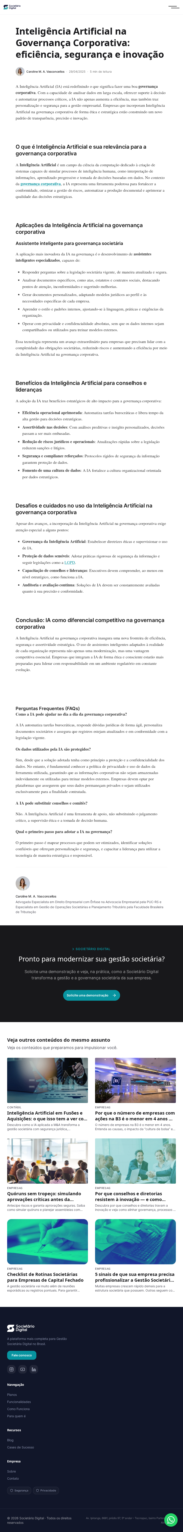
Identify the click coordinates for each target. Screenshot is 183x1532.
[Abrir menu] (173, 7)
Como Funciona (18, 1409)
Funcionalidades (19, 1402)
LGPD (69, 562)
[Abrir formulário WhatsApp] (171, 1520)
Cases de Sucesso (20, 1447)
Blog (10, 1440)
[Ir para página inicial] (20, 1328)
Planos (12, 1394)
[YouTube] (22, 1369)
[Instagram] (11, 1369)
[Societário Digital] (12, 7)
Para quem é (16, 1416)
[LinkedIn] (33, 1369)
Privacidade (48, 1490)
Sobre (11, 1471)
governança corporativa (41, 184)
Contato (13, 1478)
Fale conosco (22, 1355)
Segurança (21, 1490)
